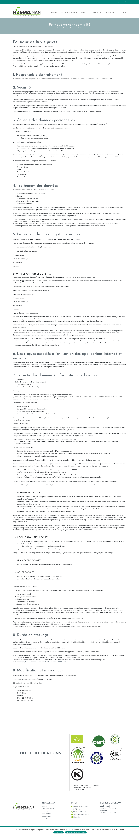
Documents (110, 12)
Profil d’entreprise (69, 12)
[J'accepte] (136, 831)
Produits (84, 12)
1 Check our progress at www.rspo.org (86, 785)
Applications (96, 12)
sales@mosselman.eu (81, 814)
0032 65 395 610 (79, 812)
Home (59, 28)
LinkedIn (76, 817)
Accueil (54, 12)
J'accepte (58, 832)
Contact (122, 12)
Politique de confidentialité (76, 832)
